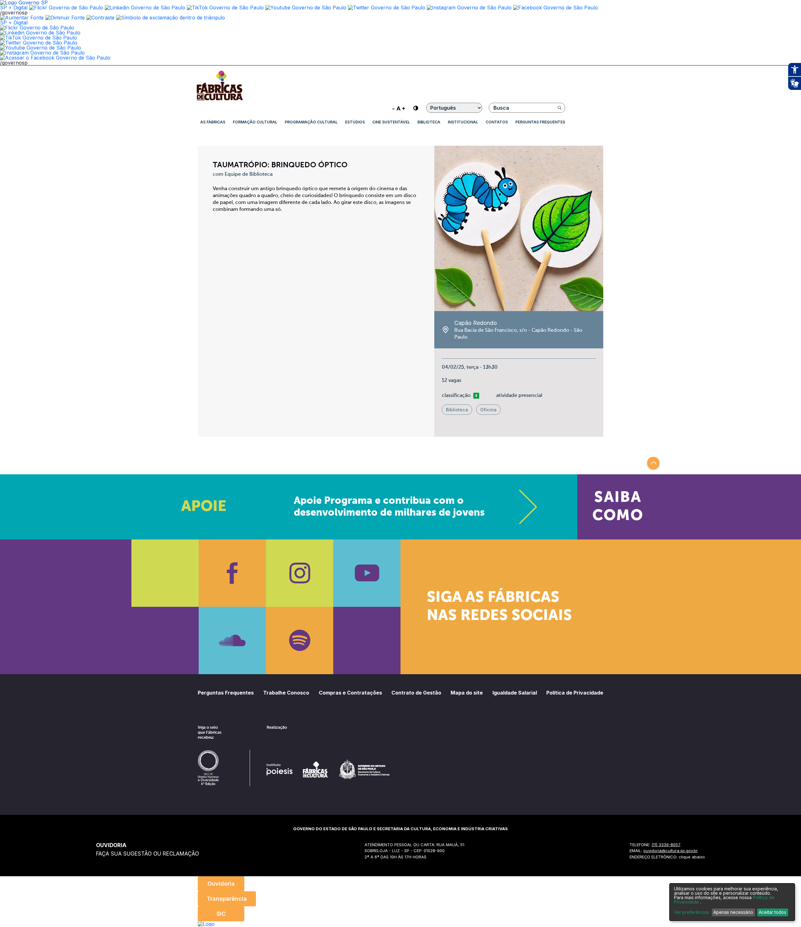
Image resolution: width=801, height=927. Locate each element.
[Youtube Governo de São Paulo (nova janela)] (305, 7)
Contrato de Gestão (416, 693)
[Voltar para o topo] (653, 463)
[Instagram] (299, 573)
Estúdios (355, 122)
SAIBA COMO (617, 506)
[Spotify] (299, 640)
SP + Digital (14, 7)
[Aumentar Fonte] (22, 17)
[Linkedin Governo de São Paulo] (40, 32)
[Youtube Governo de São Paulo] (40, 47)
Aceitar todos (772, 912)
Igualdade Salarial (514, 693)
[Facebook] (232, 573)
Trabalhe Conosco (286, 693)
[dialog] (732, 902)
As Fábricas (212, 122)
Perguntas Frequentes (540, 122)
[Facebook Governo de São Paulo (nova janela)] (555, 7)
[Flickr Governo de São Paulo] (37, 27)
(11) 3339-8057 (666, 844)
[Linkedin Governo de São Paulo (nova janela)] (145, 7)
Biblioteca (428, 122)
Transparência (227, 898)
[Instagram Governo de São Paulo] (469, 7)
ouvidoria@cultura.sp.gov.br (670, 850)
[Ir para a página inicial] (219, 100)
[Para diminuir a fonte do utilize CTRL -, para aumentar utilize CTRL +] (398, 108)
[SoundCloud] (232, 640)
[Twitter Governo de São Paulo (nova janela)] (386, 7)
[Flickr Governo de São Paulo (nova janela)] (66, 7)
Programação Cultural (311, 122)
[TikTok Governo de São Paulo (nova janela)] (225, 7)
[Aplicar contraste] (100, 17)
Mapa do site (467, 693)
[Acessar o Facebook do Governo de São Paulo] (55, 58)
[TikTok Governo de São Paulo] (38, 37)
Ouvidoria (221, 883)
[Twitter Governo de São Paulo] (38, 42)
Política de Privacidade (574, 693)
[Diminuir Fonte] (65, 17)
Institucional (463, 122)
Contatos (497, 122)
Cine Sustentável (391, 122)
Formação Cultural (255, 122)
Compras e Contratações (350, 693)
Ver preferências (691, 912)
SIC (221, 913)
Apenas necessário (733, 912)
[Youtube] (366, 573)
